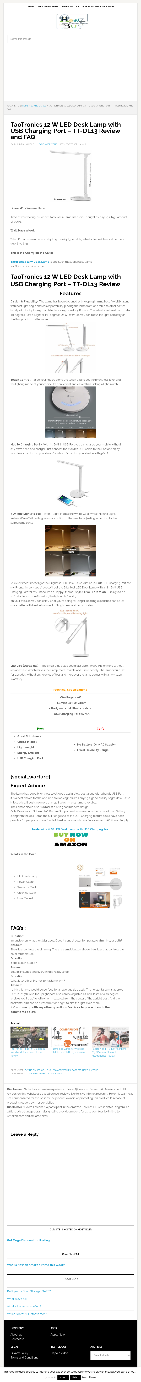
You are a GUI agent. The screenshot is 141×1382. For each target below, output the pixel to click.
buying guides (32, 1070)
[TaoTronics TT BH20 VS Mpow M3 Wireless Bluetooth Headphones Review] (110, 1037)
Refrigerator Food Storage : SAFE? (29, 1291)
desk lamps (32, 1073)
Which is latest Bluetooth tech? (27, 1314)
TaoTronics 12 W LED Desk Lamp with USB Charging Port (70, 829)
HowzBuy (70, 21)
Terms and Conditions (24, 1357)
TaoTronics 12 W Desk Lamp (29, 261)
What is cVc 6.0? (17, 1299)
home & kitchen (90, 1070)
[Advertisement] (70, 75)
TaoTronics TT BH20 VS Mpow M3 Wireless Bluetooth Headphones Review (109, 1052)
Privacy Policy (19, 1353)
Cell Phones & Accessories (56, 1070)
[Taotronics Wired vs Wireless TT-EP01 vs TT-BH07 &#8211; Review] (70, 1037)
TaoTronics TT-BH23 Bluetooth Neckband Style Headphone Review (27, 1052)
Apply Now (58, 1334)
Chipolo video (59, 1353)
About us (16, 1334)
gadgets (76, 1070)
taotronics (56, 1073)
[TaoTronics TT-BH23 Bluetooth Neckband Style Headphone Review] (29, 1037)
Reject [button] (75, 1377)
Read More (89, 1377)
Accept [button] (63, 1377)
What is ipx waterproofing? (24, 1306)
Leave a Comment (47, 144)
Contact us (17, 1339)
